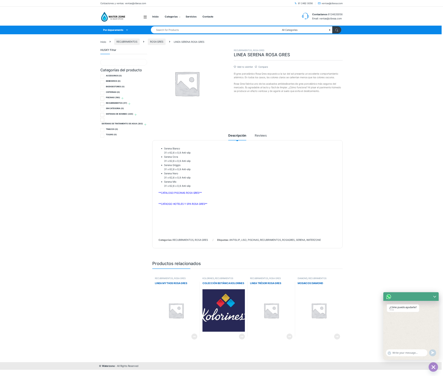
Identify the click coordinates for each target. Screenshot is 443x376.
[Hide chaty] (433, 367)
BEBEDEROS (113, 81)
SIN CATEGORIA (115, 108)
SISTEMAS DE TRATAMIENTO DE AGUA (122, 123)
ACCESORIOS (114, 75)
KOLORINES (208, 278)
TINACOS (112, 129)
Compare (263, 66)
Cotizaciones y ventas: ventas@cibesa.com (123, 3)
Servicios (191, 16)
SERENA (300, 239)
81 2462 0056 (305, 3)
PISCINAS (253, 239)
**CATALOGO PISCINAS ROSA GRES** (180, 192)
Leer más (194, 336)
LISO (244, 239)
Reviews (261, 135)
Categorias (171, 16)
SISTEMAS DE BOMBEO (119, 114)
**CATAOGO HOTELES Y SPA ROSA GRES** (183, 203)
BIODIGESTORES (115, 86)
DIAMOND (302, 278)
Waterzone (108, 365)
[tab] (237, 137)
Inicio (155, 16)
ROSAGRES (288, 239)
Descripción (237, 135)
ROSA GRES (156, 41)
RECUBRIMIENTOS (126, 41)
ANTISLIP (234, 239)
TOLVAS (111, 134)
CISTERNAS (113, 92)
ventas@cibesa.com (332, 3)
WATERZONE (313, 239)
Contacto (207, 16)
